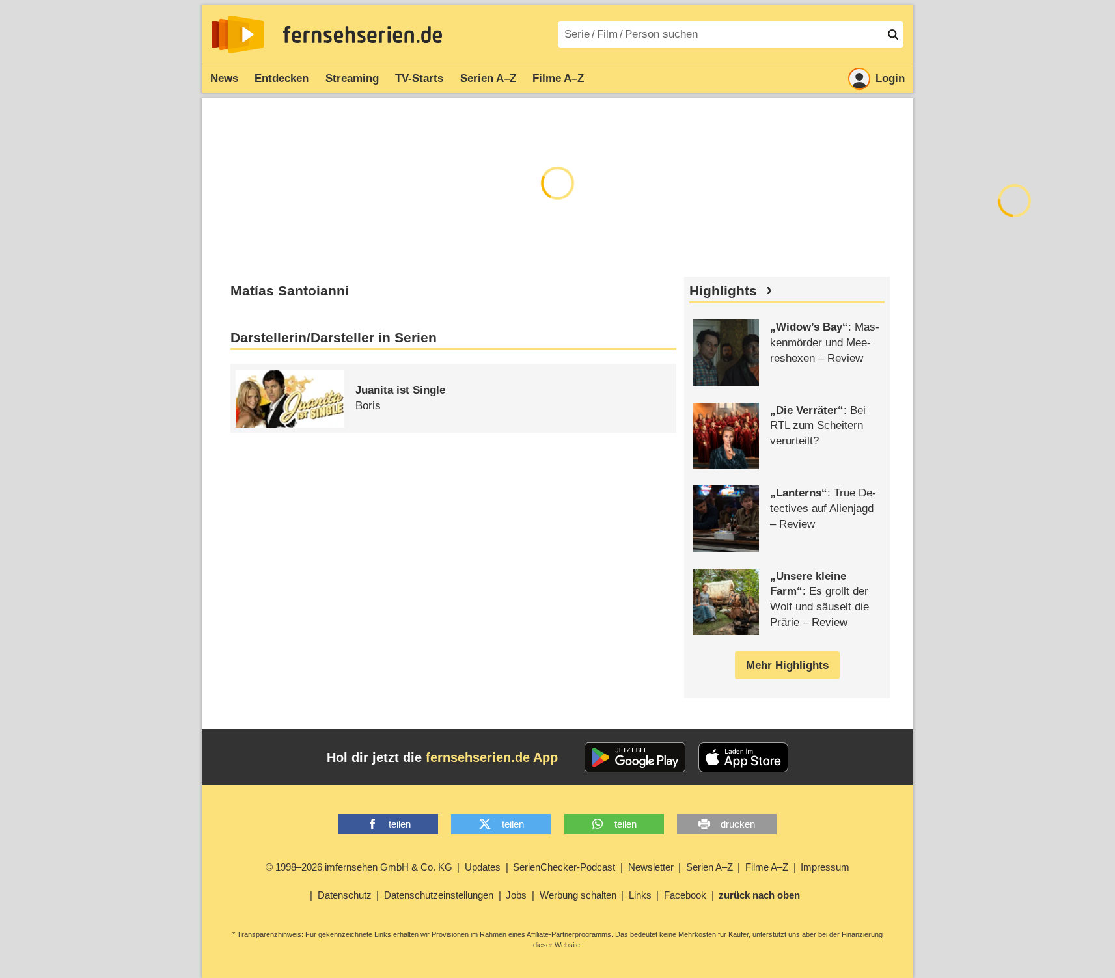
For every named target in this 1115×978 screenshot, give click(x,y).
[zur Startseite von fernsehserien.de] (238, 34)
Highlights (723, 291)
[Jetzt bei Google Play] (635, 757)
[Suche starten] (893, 34)
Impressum (825, 867)
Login (890, 78)
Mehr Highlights (787, 665)
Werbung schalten (578, 895)
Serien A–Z (488, 78)
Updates (483, 867)
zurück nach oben (759, 895)
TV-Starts (419, 78)
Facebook (685, 895)
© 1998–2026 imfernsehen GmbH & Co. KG (359, 867)
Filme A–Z (558, 78)
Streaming (352, 78)
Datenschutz (345, 895)
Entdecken (282, 78)
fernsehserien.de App (492, 757)
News (224, 78)
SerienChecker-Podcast (564, 867)
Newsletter (651, 867)
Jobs (516, 895)
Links (640, 895)
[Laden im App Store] (743, 757)
